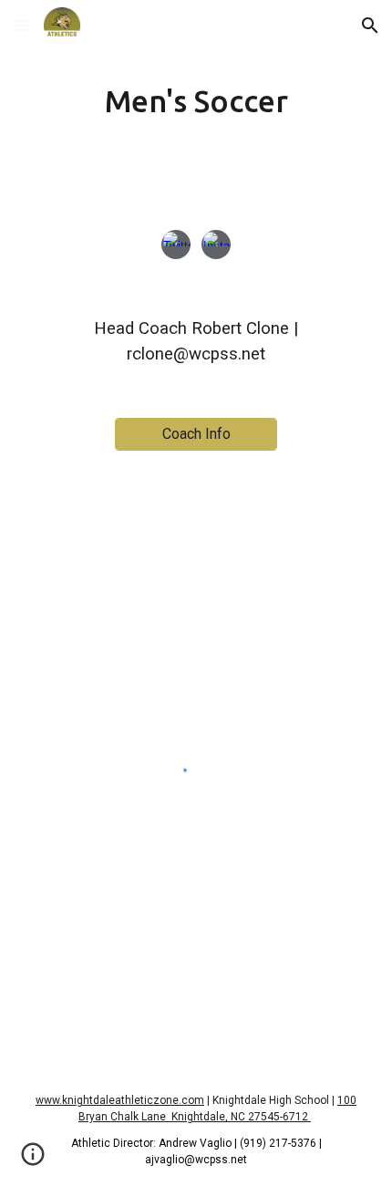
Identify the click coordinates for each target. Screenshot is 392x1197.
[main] (196, 101)
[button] (22, 25)
